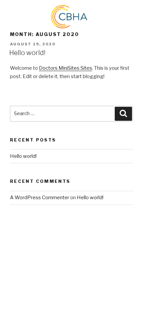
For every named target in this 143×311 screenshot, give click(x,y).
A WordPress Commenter (39, 198)
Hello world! (27, 53)
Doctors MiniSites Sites (65, 68)
